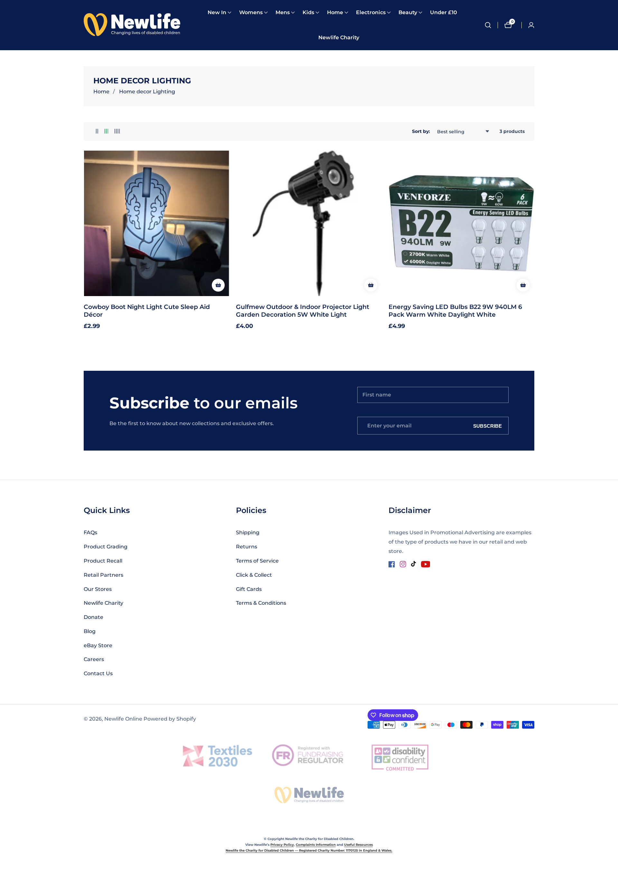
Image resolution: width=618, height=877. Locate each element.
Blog (90, 631)
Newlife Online (123, 719)
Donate (93, 617)
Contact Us (98, 673)
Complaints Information (316, 845)
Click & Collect (254, 575)
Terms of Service (257, 561)
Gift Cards (249, 589)
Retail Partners (103, 575)
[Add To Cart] (218, 285)
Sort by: (421, 131)
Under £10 (443, 12)
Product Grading (105, 547)
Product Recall (103, 561)
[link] (309, 795)
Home (101, 92)
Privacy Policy (282, 845)
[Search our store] (491, 25)
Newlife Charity (338, 37)
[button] (217, 12)
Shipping (247, 532)
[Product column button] (97, 131)
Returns (246, 547)
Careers (94, 659)
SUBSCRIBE (487, 425)
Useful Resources (358, 845)
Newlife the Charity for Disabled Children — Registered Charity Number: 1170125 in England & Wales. (309, 850)
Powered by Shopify (170, 719)
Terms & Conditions (261, 603)
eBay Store (98, 645)
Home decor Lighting (147, 92)
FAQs (90, 532)
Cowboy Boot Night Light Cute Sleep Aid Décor (147, 310)
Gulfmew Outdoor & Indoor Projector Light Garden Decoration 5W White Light (302, 310)
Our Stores (98, 589)
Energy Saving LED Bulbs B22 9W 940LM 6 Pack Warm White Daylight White (455, 310)
